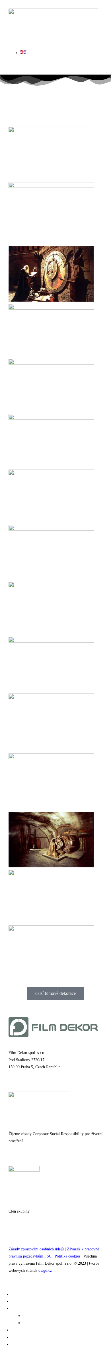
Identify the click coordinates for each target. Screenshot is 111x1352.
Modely (31, 1315)
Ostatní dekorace (30, 1308)
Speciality (34, 1322)
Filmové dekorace (31, 1294)
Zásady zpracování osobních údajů (36, 1249)
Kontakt (20, 1344)
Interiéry (21, 1301)
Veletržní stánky (29, 1329)
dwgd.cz (45, 1270)
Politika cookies (67, 1256)
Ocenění (20, 1337)
